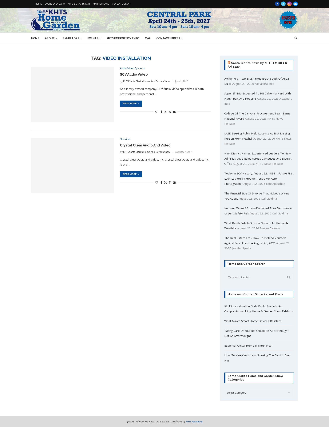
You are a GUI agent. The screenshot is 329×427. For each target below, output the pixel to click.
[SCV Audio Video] (72, 94)
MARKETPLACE (101, 3)
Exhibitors (71, 38)
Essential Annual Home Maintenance (248, 345)
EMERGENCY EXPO (55, 3)
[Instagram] (289, 4)
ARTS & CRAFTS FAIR (79, 3)
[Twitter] (283, 4)
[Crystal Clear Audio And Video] (72, 165)
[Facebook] (277, 4)
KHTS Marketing (194, 421)
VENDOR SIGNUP (121, 3)
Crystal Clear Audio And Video (145, 145)
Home (35, 38)
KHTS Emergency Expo (122, 38)
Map (148, 38)
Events (92, 38)
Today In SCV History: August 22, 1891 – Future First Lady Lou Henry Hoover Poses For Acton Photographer (259, 178)
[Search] (296, 38)
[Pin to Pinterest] (170, 112)
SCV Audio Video (134, 74)
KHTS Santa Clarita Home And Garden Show (146, 81)
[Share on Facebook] (161, 112)
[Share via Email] (174, 112)
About (50, 38)
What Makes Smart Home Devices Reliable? (253, 321)
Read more (130, 103)
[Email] (295, 4)
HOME (38, 3)
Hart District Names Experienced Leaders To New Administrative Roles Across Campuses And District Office (257, 158)
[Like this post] (156, 112)
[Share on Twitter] (165, 112)
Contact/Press (168, 38)
